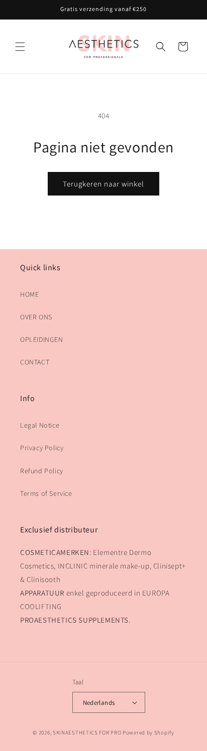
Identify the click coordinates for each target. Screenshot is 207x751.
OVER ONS (36, 316)
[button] (20, 47)
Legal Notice (39, 425)
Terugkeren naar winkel (103, 184)
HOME (29, 294)
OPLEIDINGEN (41, 339)
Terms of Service (46, 493)
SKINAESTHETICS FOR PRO (87, 732)
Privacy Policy (41, 447)
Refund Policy (41, 470)
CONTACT (34, 361)
